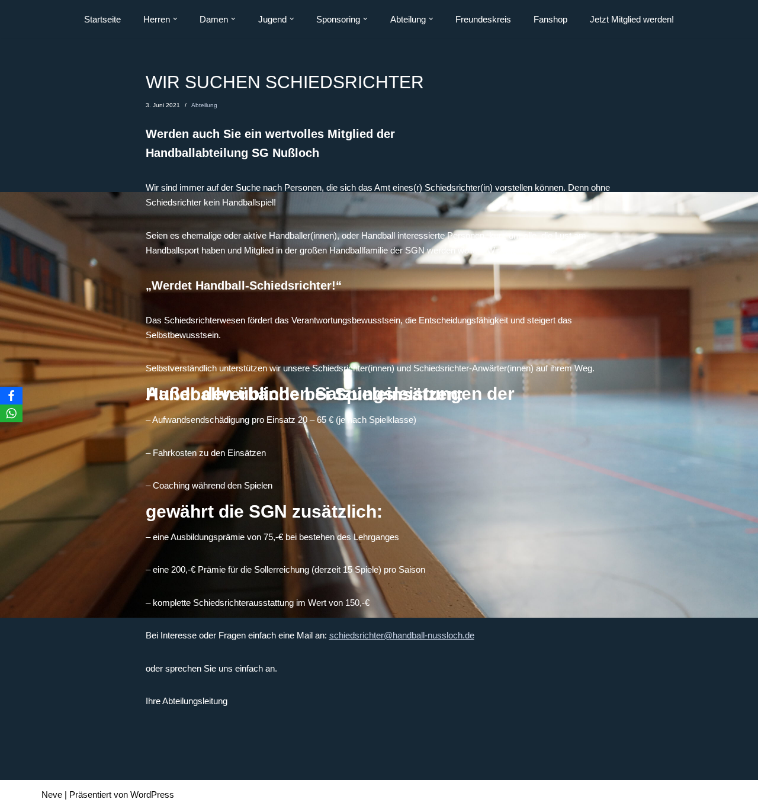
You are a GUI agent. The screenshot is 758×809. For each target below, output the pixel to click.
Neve (51, 794)
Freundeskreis (483, 19)
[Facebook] (11, 395)
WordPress (152, 794)
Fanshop (550, 19)
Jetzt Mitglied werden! (632, 19)
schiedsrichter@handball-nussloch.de (401, 635)
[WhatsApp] (11, 413)
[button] (175, 19)
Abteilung (204, 105)
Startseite (102, 19)
